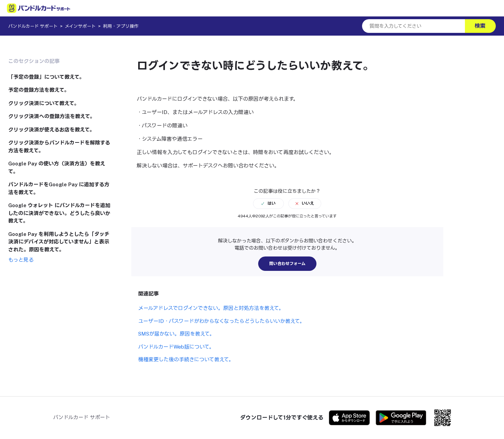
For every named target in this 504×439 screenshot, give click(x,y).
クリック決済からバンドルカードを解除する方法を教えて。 (59, 146)
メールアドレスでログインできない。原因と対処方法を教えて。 (211, 308)
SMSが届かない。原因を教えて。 (176, 334)
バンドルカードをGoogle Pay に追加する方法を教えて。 (58, 188)
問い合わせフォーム (287, 263)
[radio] (268, 203)
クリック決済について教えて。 (43, 103)
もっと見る (21, 260)
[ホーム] (38, 8)
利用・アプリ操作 (121, 26)
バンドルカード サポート (33, 26)
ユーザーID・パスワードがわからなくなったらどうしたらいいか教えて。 (221, 321)
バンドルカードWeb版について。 (176, 347)
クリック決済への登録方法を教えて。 (51, 116)
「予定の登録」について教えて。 (46, 77)
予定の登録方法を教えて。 (38, 90)
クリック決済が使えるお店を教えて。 (51, 130)
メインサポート (80, 26)
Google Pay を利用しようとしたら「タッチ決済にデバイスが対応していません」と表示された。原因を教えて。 (58, 241)
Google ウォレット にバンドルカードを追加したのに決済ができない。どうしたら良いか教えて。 (59, 213)
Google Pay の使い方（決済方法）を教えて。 (56, 167)
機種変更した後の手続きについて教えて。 (186, 359)
